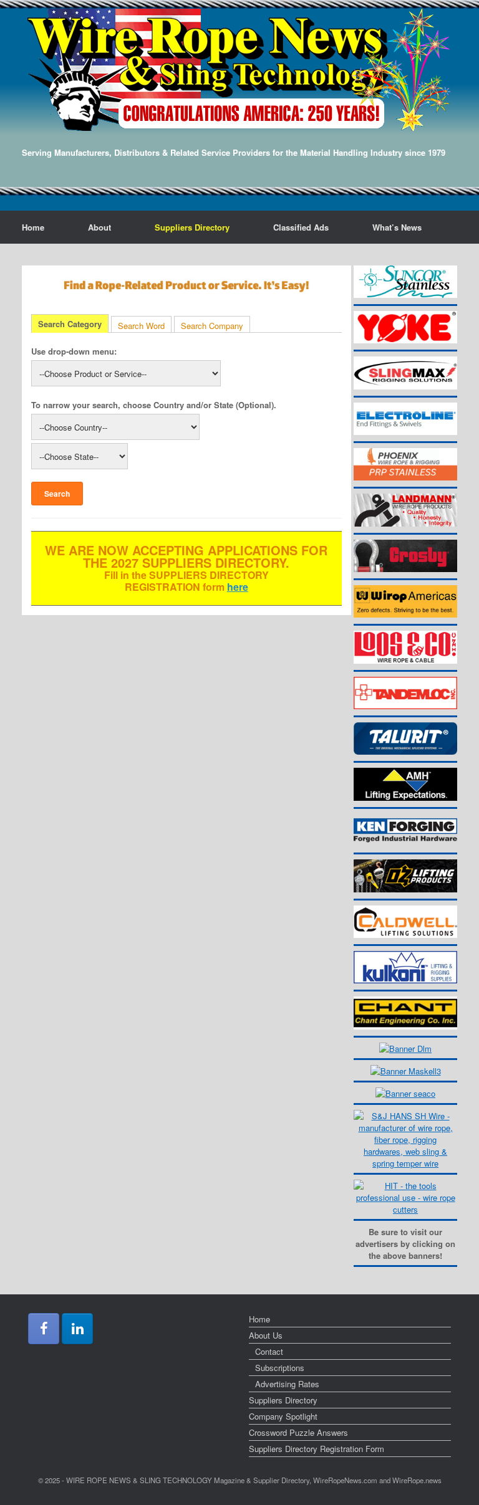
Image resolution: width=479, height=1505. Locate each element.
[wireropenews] (239, 70)
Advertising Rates (287, 1384)
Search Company (212, 326)
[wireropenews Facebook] (43, 1328)
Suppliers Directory (192, 227)
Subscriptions (279, 1368)
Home (33, 227)
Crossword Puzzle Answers (298, 1432)
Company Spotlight (283, 1416)
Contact (269, 1351)
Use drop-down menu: (74, 351)
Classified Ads (301, 227)
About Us (266, 1335)
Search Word (141, 326)
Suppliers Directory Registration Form (316, 1449)
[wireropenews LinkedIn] (77, 1328)
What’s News (397, 227)
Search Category (70, 324)
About (99, 227)
